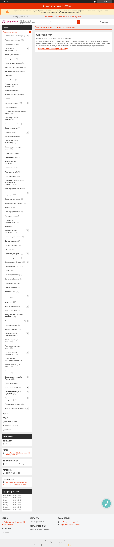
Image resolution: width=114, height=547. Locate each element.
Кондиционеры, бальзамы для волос (14, 316)
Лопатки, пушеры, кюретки (11, 85)
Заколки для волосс (12, 266)
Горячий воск (10, 80)
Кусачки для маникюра (13, 71)
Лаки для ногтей (11, 172)
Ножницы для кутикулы (13, 189)
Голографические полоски (11, 118)
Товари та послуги (10, 32)
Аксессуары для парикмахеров (11, 334)
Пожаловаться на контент (50, 545)
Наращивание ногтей (13, 36)
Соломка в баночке (12, 279)
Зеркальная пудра (11, 157)
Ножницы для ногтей (12, 212)
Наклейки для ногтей (12, 237)
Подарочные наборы (12, 40)
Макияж (8, 226)
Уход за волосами (11, 103)
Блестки (8, 76)
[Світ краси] (10, 22)
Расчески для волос (12, 283)
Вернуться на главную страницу (53, 49)
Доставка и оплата (10, 422)
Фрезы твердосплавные (13, 203)
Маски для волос (11, 329)
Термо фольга (10, 291)
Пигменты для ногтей (13, 258)
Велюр (7, 99)
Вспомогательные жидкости (11, 142)
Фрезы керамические (12, 136)
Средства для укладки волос (13, 148)
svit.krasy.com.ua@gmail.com (16, 482)
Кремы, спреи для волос (11, 341)
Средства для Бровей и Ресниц (13, 378)
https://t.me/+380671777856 (16, 485)
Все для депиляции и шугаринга (13, 393)
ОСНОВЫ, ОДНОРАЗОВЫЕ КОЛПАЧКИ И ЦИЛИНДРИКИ (15, 182)
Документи (7, 430)
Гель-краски (9, 107)
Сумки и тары (10, 132)
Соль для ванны (11, 241)
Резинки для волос (12, 275)
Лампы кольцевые (11, 387)
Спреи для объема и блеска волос (15, 112)
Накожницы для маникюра (10, 162)
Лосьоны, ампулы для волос (13, 347)
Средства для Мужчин (13, 262)
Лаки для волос (10, 176)
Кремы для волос (11, 54)
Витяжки (8, 249)
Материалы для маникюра (11, 231)
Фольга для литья (11, 310)
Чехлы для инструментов (10, 221)
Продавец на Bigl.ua (57, 543)
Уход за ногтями (11, 306)
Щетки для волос (11, 245)
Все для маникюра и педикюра (12, 194)
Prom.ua (66, 541)
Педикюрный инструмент (9, 49)
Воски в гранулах (11, 128)
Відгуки (5, 418)
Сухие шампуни (11, 383)
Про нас (6, 414)
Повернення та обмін (11, 426)
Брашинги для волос (12, 199)
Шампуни (8, 302)
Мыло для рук (10, 59)
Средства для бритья (12, 254)
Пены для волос (11, 216)
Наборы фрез (10, 168)
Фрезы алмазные (11, 90)
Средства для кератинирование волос (13, 359)
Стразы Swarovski (11, 287)
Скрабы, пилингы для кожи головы (15, 372)
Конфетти (8, 207)
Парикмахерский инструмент (11, 353)
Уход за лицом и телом (13, 408)
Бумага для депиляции (13, 94)
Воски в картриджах (12, 153)
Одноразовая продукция (10, 399)
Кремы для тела (11, 44)
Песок (7, 270)
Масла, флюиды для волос (12, 365)
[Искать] (78, 22)
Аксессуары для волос (13, 321)
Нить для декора (11, 325)
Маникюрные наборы (13, 124)
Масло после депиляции (14, 67)
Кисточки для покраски (13, 63)
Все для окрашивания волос (13, 297)
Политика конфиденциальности (69, 545)
